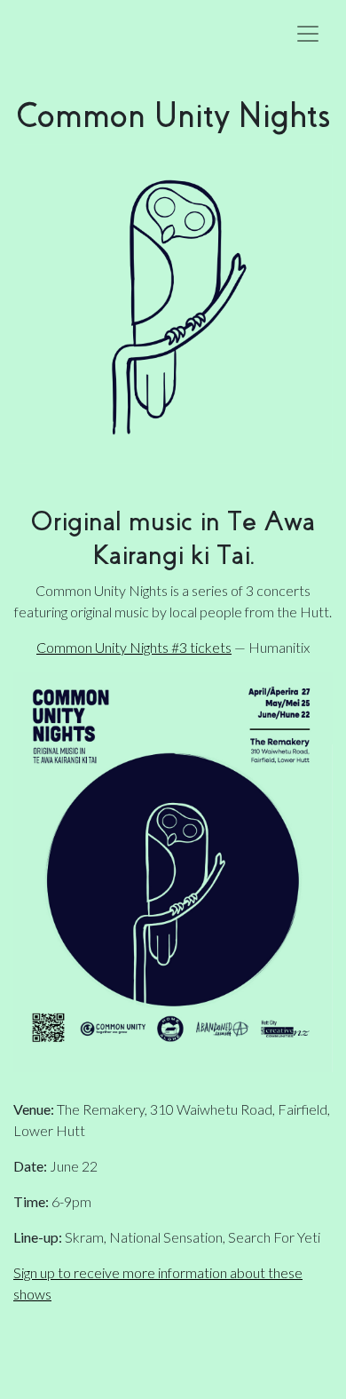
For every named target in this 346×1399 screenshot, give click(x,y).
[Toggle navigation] (308, 33)
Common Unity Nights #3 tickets (134, 647)
